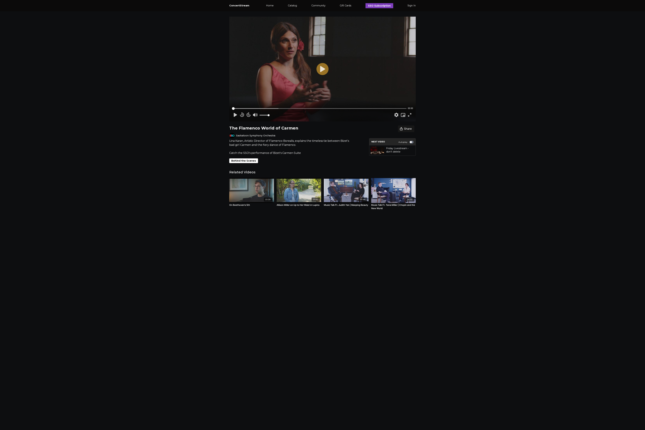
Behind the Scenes (243, 160)
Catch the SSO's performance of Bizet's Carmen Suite (265, 153)
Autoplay (402, 142)
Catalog (292, 5)
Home (270, 5)
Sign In (411, 5)
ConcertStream (239, 5)
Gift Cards (345, 5)
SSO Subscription (379, 5)
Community (318, 5)
